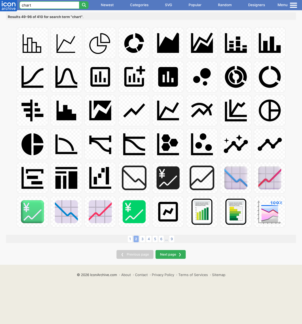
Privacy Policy (163, 275)
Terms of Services (193, 275)
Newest (107, 5)
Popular (195, 5)
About (126, 275)
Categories (139, 5)
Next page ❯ (170, 254)
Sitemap (218, 275)
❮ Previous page (135, 254)
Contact (141, 275)
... (166, 239)
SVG (168, 5)
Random (225, 5)
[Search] (84, 5)
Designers (256, 5)
